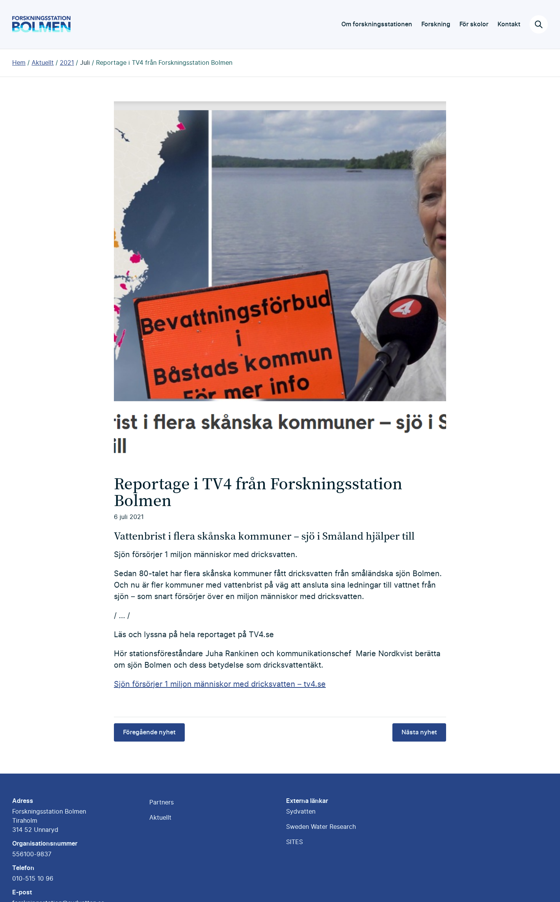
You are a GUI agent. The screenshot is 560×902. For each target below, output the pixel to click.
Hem (19, 63)
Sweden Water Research (321, 827)
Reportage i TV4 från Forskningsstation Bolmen (164, 63)
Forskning (435, 24)
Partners (161, 802)
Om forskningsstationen (376, 24)
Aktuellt (43, 63)
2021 (67, 63)
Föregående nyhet (149, 732)
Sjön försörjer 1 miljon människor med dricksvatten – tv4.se (220, 684)
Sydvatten (300, 812)
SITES (294, 842)
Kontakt (509, 24)
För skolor (473, 24)
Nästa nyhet (419, 732)
